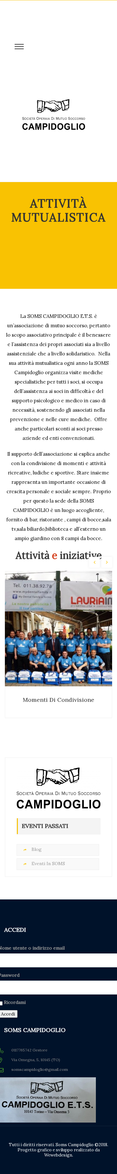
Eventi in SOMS (48, 863)
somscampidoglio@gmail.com (39, 1069)
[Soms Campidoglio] (53, 136)
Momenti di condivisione (58, 699)
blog (37, 849)
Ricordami (15, 1002)
